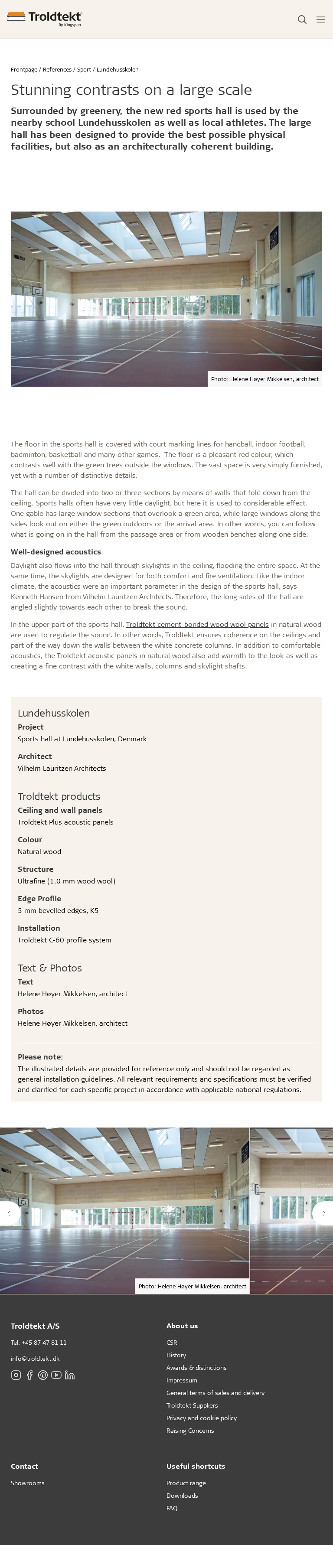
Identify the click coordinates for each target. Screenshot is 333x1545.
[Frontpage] (45, 19)
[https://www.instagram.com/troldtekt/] (16, 1375)
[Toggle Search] (302, 19)
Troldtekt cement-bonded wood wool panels (197, 624)
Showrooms (28, 1483)
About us (182, 1325)
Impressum (181, 1380)
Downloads (182, 1495)
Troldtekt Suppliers (192, 1405)
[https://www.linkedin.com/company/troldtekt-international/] (70, 1375)
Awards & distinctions (196, 1367)
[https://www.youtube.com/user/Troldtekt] (56, 1375)
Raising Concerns (190, 1430)
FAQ (171, 1508)
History (176, 1355)
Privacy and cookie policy (201, 1418)
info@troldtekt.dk (35, 1358)
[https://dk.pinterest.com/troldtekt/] (43, 1375)
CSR (171, 1342)
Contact (24, 1465)
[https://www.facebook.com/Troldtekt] (29, 1375)
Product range (186, 1483)
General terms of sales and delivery (215, 1393)
